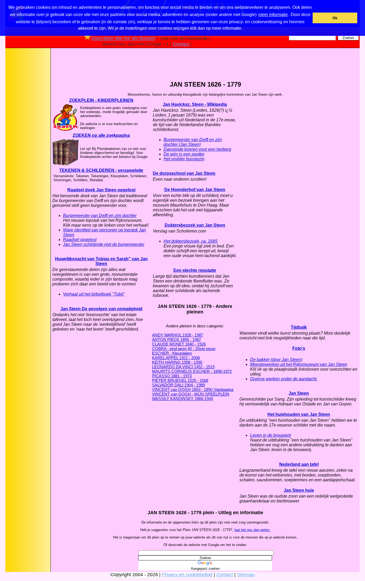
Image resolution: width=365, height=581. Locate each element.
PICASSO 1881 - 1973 (172, 376)
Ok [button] (334, 18)
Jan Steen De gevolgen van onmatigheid (101, 309)
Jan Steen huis (299, 490)
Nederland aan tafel (299, 464)
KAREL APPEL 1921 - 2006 (176, 357)
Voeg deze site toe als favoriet (123, 38)
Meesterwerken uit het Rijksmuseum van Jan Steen (298, 364)
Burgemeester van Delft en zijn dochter (100, 215)
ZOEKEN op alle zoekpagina (101, 135)
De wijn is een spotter (184, 154)
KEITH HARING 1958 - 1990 (177, 362)
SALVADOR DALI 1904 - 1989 (178, 385)
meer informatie (273, 14)
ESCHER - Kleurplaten (172, 353)
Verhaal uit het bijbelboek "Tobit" (94, 294)
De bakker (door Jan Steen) (276, 359)
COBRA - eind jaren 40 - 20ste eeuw (183, 348)
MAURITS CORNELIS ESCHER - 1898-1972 (192, 371)
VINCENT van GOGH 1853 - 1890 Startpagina (192, 389)
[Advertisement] (27, 133)
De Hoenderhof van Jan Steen (194, 189)
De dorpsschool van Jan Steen (184, 173)
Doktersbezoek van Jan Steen (195, 225)
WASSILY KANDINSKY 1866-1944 (182, 398)
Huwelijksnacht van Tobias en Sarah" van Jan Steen (101, 261)
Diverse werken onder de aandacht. (283, 379)
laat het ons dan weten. (252, 530)
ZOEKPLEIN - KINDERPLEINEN (101, 100)
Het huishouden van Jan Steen (298, 414)
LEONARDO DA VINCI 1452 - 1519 (183, 367)
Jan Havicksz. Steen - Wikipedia (195, 104)
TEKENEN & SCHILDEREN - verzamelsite (101, 170)
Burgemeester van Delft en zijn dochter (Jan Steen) (193, 142)
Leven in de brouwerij (270, 435)
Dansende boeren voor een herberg (197, 149)
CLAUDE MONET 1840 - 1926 (179, 344)
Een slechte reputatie (194, 270)
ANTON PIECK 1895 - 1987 (176, 339)
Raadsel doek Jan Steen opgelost (101, 190)
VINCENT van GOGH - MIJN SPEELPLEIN (190, 394)
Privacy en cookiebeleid (187, 574)
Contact (181, 44)
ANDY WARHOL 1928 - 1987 (177, 335)
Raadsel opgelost (79, 239)
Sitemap (246, 574)
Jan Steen (299, 393)
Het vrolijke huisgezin (184, 159)
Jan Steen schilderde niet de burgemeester (103, 244)
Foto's (298, 348)
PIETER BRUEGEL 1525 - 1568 (180, 380)
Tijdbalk (299, 327)
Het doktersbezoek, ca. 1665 (191, 241)
